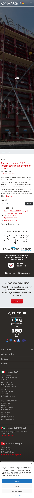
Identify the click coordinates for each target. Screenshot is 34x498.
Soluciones (6, 349)
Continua (9, 196)
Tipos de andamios (10, 218)
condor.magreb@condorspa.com (11, 455)
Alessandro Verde (9, 174)
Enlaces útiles (7, 354)
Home (3, 152)
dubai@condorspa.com (8, 435)
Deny (17, 486)
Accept (17, 481)
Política (4, 359)
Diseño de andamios (11, 216)
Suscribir (17, 301)
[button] (31, 464)
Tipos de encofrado (10, 220)
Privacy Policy (17, 495)
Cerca (29, 203)
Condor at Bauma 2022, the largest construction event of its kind (16, 166)
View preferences (17, 491)
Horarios (5, 364)
